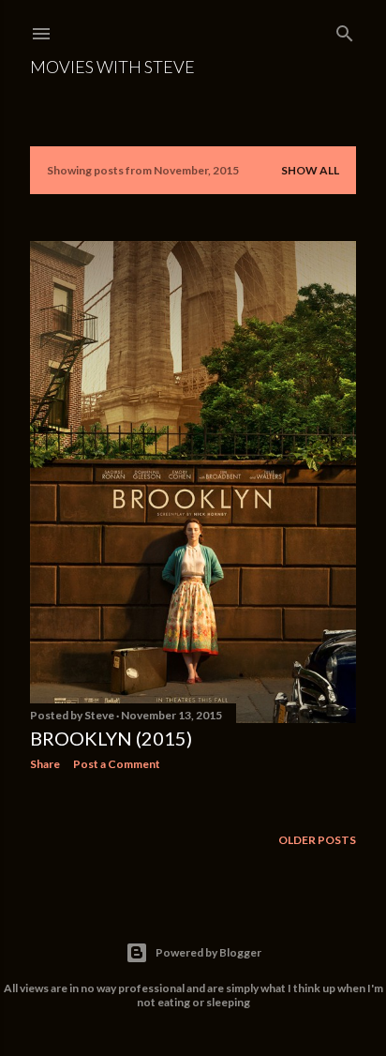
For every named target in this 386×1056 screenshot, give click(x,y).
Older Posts (317, 840)
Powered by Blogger (208, 952)
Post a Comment (116, 764)
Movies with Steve (112, 66)
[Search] (345, 29)
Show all (310, 170)
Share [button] (45, 764)
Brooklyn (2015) (111, 738)
